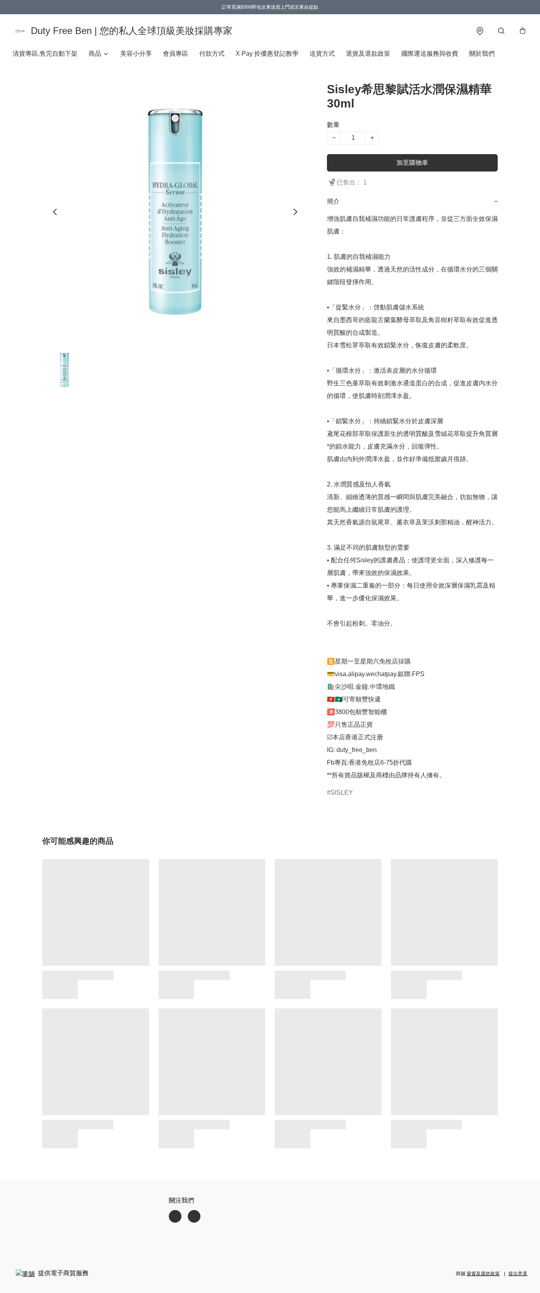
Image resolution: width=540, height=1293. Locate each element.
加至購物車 (412, 162)
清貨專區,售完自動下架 (45, 53)
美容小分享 (136, 53)
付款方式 (212, 53)
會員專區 (175, 53)
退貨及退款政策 (368, 53)
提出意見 (517, 1273)
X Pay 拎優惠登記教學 (267, 53)
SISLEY (341, 792)
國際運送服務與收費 (429, 53)
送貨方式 (322, 53)
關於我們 (482, 53)
